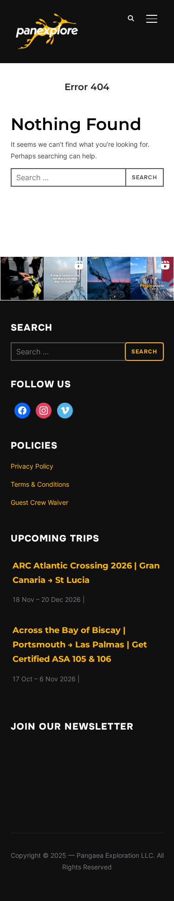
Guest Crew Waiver (39, 502)
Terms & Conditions (40, 484)
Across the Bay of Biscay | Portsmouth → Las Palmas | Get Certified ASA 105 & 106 (80, 644)
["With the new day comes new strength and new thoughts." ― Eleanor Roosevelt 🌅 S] (108, 278)
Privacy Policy (32, 466)
